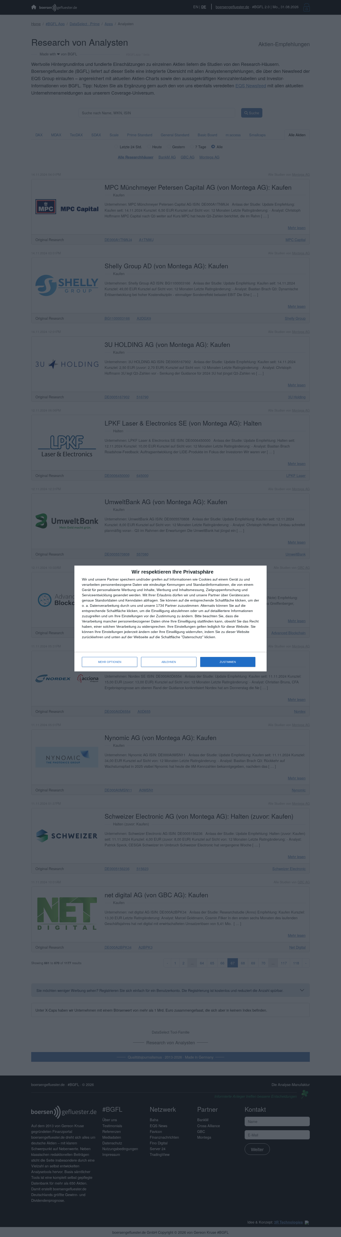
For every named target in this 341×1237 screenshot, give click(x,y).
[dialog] (170, 618)
